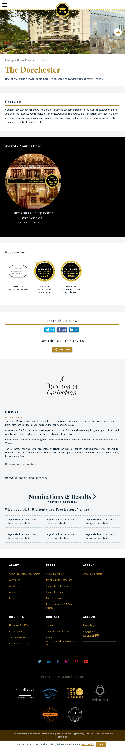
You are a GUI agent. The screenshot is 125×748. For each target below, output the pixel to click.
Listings (9, 60)
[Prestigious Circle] (100, 701)
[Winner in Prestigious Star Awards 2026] (71, 278)
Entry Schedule (54, 598)
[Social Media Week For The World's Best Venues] (75, 722)
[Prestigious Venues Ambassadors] (50, 722)
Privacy (80, 733)
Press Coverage (17, 598)
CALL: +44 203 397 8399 (57, 631)
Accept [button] (101, 744)
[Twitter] (39, 661)
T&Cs (92, 733)
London (42, 60)
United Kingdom (26, 60)
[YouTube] (85, 661)
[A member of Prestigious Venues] (18, 278)
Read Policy (88, 744)
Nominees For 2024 (18, 625)
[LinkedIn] (48, 661)
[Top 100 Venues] (75, 701)
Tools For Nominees (19, 637)
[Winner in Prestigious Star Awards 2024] (45, 278)
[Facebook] (58, 661)
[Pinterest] (76, 661)
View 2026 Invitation (93, 573)
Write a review (63, 349)
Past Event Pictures (19, 643)
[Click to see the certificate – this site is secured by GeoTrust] (91, 638)
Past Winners (15, 631)
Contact (50, 625)
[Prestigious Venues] (25, 701)
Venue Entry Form (55, 573)
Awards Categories (55, 592)
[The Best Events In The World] (50, 701)
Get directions (15, 417)
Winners (13, 592)
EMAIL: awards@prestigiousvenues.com (61, 641)
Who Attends (15, 586)
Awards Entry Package (57, 586)
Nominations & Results (61, 498)
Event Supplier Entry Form (59, 579)
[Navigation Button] (5, 5)
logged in (22, 477)
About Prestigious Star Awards (24, 573)
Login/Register (90, 625)
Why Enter (14, 579)
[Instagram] (67, 661)
